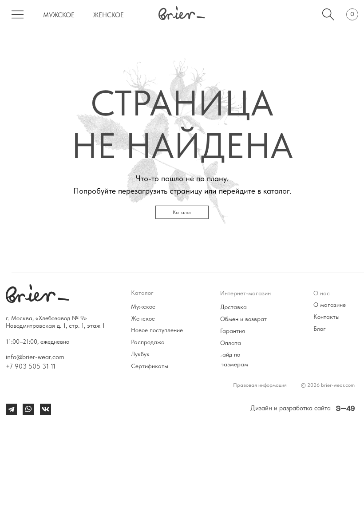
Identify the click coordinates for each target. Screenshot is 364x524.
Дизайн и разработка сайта (290, 408)
